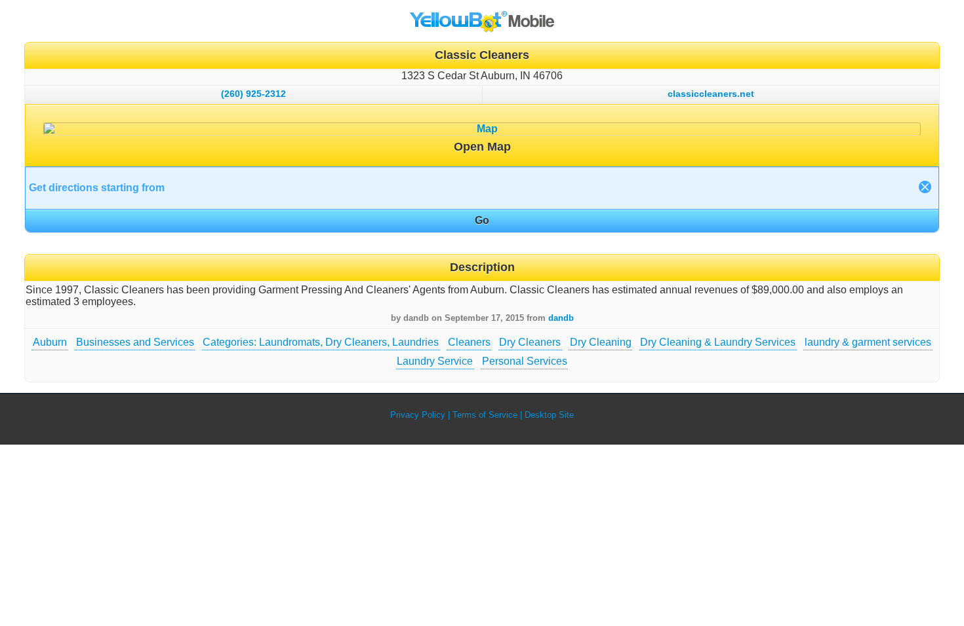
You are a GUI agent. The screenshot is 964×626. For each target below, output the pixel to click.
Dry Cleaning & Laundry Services (717, 342)
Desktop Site (549, 415)
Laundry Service (435, 361)
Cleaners (469, 342)
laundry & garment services (868, 342)
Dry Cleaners (530, 342)
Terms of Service (484, 415)
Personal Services (524, 361)
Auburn (50, 342)
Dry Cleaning (601, 342)
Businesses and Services (135, 342)
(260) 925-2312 (253, 93)
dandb (561, 318)
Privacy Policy (417, 415)
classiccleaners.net (711, 93)
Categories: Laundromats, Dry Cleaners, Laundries (321, 342)
